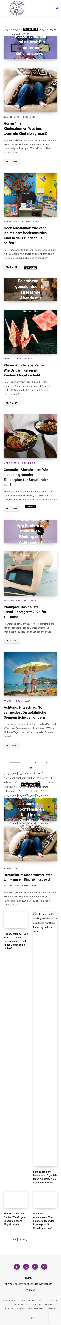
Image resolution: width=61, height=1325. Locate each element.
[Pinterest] (44, 1267)
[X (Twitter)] (26, 1267)
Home (28, 1278)
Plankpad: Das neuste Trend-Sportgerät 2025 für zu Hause (25, 612)
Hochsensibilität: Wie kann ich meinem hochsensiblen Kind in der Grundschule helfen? (30, 809)
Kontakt (30, 1290)
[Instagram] (35, 1267)
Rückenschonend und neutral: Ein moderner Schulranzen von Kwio (30, 47)
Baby (28, 701)
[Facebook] (17, 1267)
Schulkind (30, 29)
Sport (34, 600)
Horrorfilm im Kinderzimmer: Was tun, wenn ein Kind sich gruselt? (26, 129)
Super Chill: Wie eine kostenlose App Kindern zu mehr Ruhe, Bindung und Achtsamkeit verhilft (30, 531)
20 (47, 762)
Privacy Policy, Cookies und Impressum (28, 1284)
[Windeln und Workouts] (17, 8)
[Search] (57, 8)
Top (31, 1318)
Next (29, 767)
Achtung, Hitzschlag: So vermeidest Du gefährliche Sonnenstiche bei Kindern (25, 712)
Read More (11, 161)
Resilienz (30, 268)
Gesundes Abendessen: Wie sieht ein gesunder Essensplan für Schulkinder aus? (43, 1220)
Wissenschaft (30, 221)
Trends (28, 358)
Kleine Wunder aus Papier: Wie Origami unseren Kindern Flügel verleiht (25, 370)
